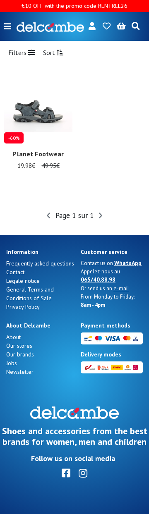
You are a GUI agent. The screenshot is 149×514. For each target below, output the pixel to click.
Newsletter (20, 371)
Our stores (19, 345)
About (13, 337)
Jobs (11, 363)
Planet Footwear (38, 154)
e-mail (121, 288)
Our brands (20, 354)
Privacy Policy (23, 307)
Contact (15, 272)
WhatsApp (128, 263)
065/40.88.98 (98, 279)
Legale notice (23, 280)
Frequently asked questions (40, 263)
